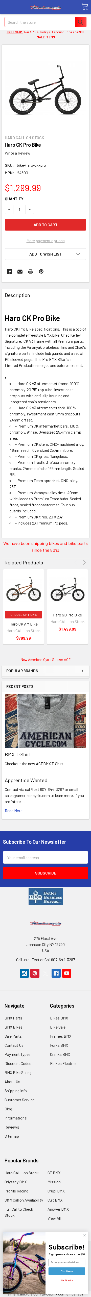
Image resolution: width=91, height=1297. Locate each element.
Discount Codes (18, 1063)
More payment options (46, 240)
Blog (8, 1108)
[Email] (20, 271)
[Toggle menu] (7, 7)
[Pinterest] (41, 271)
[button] (45, 896)
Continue (66, 1271)
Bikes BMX (59, 1017)
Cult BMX (55, 1200)
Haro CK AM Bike (24, 623)
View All (54, 1218)
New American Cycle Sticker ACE (46, 659)
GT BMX (54, 1172)
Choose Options (23, 615)
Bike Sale (57, 1027)
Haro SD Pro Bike (67, 614)
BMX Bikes (13, 1027)
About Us (12, 1081)
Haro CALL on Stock (22, 1172)
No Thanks (67, 1280)
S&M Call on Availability (24, 1200)
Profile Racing (16, 1190)
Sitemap (12, 1136)
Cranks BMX (60, 1054)
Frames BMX (60, 1036)
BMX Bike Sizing (18, 1072)
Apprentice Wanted (26, 780)
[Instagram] (24, 973)
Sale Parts (13, 1036)
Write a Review (17, 152)
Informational (16, 1117)
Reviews (12, 1127)
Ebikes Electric (63, 1063)
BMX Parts (13, 1017)
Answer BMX (58, 1209)
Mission (54, 1181)
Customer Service (20, 1099)
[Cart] (84, 7)
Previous (77, 562)
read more (13, 810)
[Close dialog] (84, 1235)
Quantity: (15, 198)
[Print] (30, 271)
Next (83, 562)
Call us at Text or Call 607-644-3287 (45, 959)
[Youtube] (66, 973)
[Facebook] (9, 271)
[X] (45, 973)
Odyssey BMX (16, 1181)
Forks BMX (59, 1045)
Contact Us (14, 1045)
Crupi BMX (56, 1190)
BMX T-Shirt (18, 754)
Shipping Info (16, 1090)
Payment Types (18, 1054)
